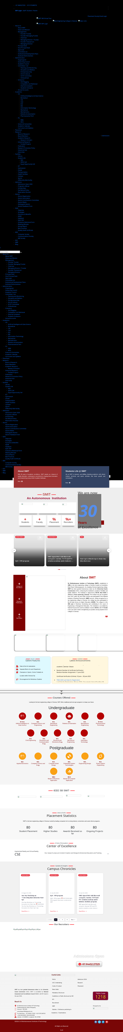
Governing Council (24, 62)
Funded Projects (26, 144)
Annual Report (22, 226)
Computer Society (23, 234)
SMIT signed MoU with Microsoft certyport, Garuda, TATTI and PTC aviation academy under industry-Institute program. (89, 899)
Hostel (20, 170)
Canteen (20, 176)
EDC (16, 240)
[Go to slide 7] (65, 569)
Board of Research (24, 134)
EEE (22, 106)
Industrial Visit (22, 150)
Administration (20, 58)
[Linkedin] (103, 1021)
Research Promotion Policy (26, 148)
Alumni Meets (22, 202)
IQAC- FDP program (56, 896)
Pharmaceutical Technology (100, 723)
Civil (22, 102)
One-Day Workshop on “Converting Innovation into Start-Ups (33, 898)
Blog (16, 244)
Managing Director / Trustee (30, 40)
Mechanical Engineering (70, 740)
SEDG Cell (24, 162)
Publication (21, 146)
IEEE (16, 232)
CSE (22, 100)
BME (50, 536)
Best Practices (22, 228)
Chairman (24, 38)
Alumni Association (24, 198)
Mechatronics (25, 112)
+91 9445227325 (20, 5)
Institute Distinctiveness (25, 56)
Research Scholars (26, 140)
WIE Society (21, 238)
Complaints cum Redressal (29, 84)
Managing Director (27, 44)
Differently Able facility (25, 180)
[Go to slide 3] (60, 569)
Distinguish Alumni (24, 204)
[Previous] (14, 550)
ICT (19, 166)
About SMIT (21, 28)
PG (19, 118)
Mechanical (24, 110)
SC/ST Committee (26, 76)
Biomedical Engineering (53, 723)
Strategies (21, 212)
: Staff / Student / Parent (26, 11)
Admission (18, 182)
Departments (20, 536)
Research (18, 132)
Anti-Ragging (25, 82)
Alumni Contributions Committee (28, 200)
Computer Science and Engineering (38, 723)
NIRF (16, 242)
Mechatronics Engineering (85, 723)
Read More (25, 911)
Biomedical (24, 98)
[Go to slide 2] (58, 569)
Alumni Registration (24, 196)
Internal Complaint (26, 86)
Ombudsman (25, 78)
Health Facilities (23, 174)
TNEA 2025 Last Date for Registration (68, 675)
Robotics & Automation (28, 114)
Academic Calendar (24, 126)
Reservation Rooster (24, 192)
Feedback (21, 218)
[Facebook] (95, 1021)
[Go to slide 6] (64, 569)
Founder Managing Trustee (29, 36)
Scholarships (22, 188)
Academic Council (23, 64)
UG (19, 94)
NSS (22, 160)
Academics (18, 92)
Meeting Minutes (23, 224)
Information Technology (28, 108)
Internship (21, 152)
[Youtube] (106, 1021)
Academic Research (24, 138)
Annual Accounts (23, 90)
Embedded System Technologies (69, 763)
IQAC (16, 208)
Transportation (22, 172)
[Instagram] (99, 1021)
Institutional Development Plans (28, 54)
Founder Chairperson (27, 42)
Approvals (21, 50)
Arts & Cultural (25, 74)
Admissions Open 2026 (25, 184)
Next (72, 919)
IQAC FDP (21, 220)
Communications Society (26, 236)
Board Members (23, 136)
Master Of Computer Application (69, 778)
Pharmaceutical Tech (27, 116)
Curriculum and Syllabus (25, 128)
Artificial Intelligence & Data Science (32, 96)
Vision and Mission (24, 30)
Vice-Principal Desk (24, 48)
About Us (18, 26)
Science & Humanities (25, 124)
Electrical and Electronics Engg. (57, 740)
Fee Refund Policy (23, 190)
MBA (22, 120)
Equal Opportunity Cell (28, 164)
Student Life (22, 158)
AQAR (20, 216)
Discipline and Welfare (28, 70)
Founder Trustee (26, 34)
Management (22, 32)
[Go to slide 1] (57, 569)
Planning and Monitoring (28, 68)
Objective (21, 210)
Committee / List (23, 66)
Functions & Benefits (24, 214)
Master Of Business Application (54, 778)
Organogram (22, 60)
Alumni (17, 194)
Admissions (105, 136)
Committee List (22, 52)
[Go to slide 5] (63, 569)
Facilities (18, 154)
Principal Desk (22, 46)
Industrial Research (24, 142)
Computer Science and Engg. (38, 763)
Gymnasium (22, 168)
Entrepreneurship (26, 72)
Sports (20, 178)
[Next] (109, 550)
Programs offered (23, 186)
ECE (22, 104)
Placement (18, 130)
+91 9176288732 (32, 5)
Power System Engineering (100, 763)
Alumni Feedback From (25, 206)
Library (20, 156)
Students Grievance (27, 88)
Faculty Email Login (101, 16)
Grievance (21, 80)
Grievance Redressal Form (26, 222)
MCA (22, 122)
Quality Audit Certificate (25, 230)
